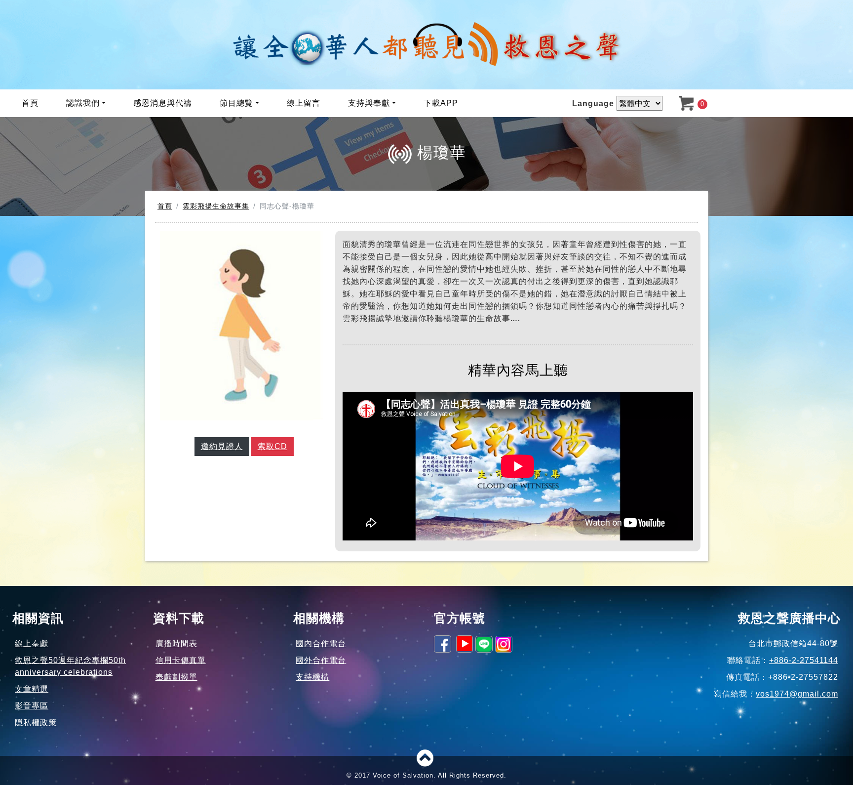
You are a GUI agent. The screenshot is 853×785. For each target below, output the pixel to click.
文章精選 (31, 689)
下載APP (441, 103)
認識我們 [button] (83, 103)
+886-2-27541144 (803, 660)
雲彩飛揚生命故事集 (216, 206)
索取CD (272, 446)
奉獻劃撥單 (176, 677)
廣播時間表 (176, 643)
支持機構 (312, 677)
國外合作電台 (321, 660)
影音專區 (31, 706)
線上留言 (303, 103)
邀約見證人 (222, 446)
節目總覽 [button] (236, 103)
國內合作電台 (321, 643)
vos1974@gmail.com (797, 694)
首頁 (30, 103)
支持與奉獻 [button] (369, 103)
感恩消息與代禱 (162, 103)
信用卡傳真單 (180, 660)
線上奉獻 (31, 643)
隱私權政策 (36, 722)
